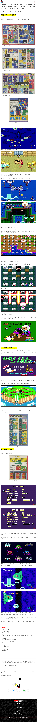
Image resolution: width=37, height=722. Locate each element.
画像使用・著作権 (18, 708)
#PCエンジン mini (4, 11)
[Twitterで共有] (13, 690)
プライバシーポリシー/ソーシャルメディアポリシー (18, 707)
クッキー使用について (18, 710)
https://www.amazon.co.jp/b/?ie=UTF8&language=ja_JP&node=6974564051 (15, 652)
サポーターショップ (18, 714)
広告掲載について (18, 711)
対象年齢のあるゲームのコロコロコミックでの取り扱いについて (18, 717)
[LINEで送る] (24, 690)
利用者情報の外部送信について (18, 713)
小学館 (18, 705)
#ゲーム (16, 11)
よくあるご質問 (18, 716)
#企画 (20, 11)
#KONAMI (11, 11)
